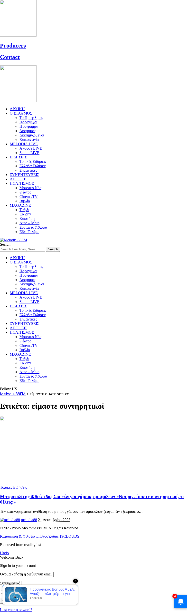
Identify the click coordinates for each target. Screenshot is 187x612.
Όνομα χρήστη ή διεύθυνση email (26, 574)
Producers (13, 45)
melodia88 (29, 520)
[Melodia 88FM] (13, 240)
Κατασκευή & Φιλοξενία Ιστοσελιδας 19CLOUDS (39, 536)
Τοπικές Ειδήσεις (13, 487)
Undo (4, 553)
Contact (10, 57)
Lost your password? (16, 610)
